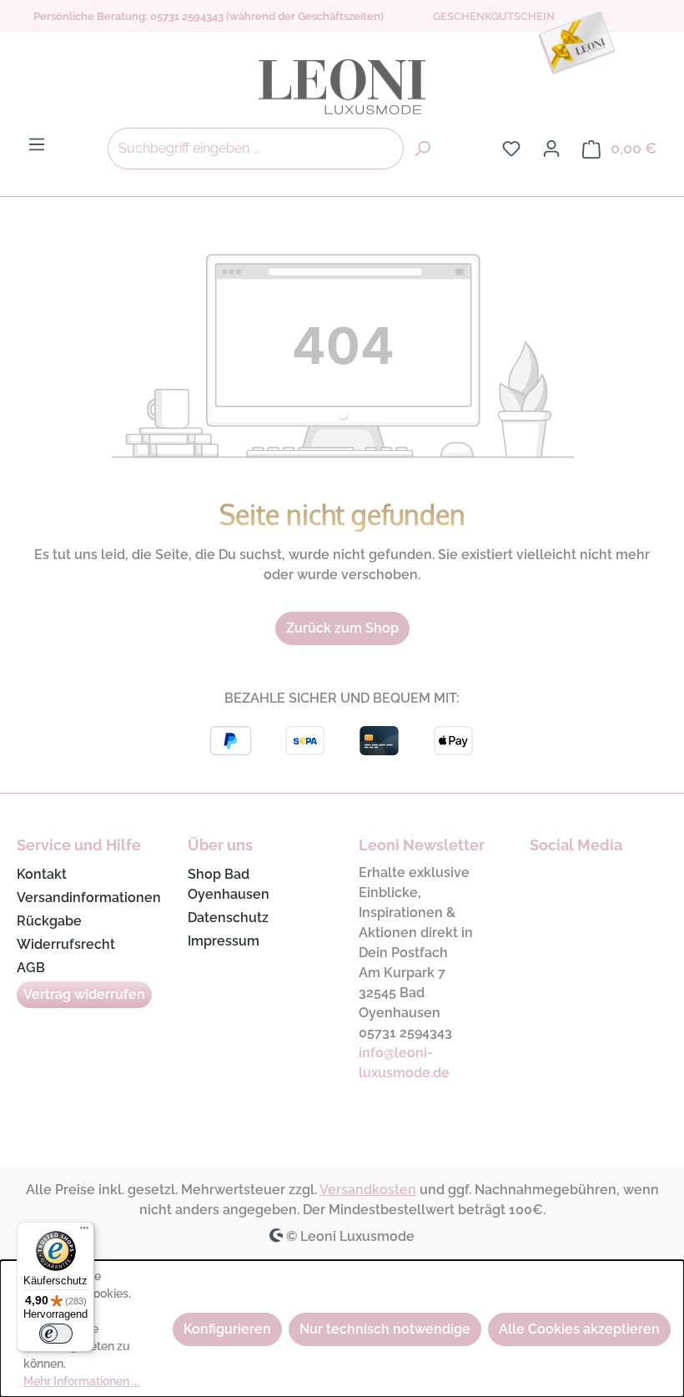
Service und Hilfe (79, 845)
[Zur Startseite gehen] (342, 86)
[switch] (56, 1334)
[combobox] (256, 148)
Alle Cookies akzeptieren (579, 1329)
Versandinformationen (89, 897)
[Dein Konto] (551, 148)
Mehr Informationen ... (81, 1381)
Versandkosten (367, 1190)
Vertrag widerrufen (84, 994)
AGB (31, 968)
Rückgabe (49, 921)
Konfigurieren (227, 1329)
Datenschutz (228, 917)
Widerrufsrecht (66, 944)
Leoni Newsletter (422, 845)
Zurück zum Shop (342, 628)
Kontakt (42, 874)
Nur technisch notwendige (384, 1329)
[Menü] (37, 144)
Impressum (223, 941)
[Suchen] (422, 148)
